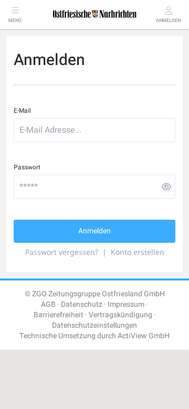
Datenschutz (81, 304)
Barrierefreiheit (58, 314)
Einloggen (45, 363)
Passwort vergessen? (61, 252)
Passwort (27, 167)
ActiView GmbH (144, 335)
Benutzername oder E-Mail (47, 390)
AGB (48, 304)
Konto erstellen (137, 252)
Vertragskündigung (120, 314)
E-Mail (22, 110)
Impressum (126, 304)
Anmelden (94, 230)
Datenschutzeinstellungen (94, 325)
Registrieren (140, 363)
